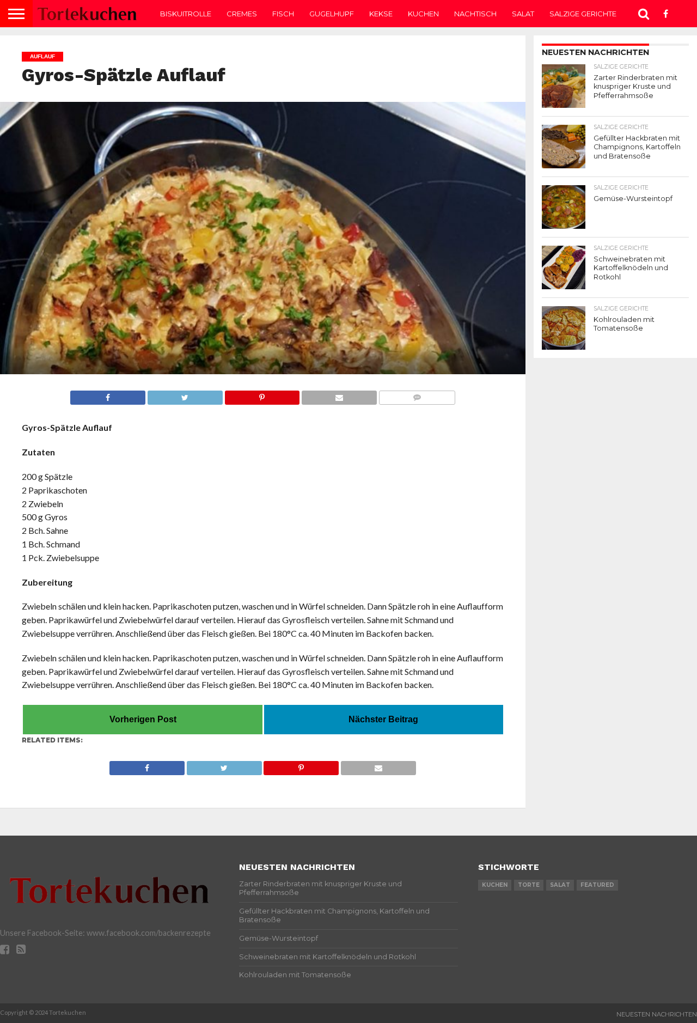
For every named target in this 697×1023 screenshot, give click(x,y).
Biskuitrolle (185, 13)
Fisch (283, 13)
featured (597, 884)
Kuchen (423, 13)
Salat (523, 13)
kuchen (495, 884)
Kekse (381, 13)
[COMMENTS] (416, 394)
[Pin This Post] (262, 394)
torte (529, 884)
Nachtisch (475, 13)
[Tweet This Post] (185, 394)
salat (560, 884)
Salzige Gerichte (582, 13)
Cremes (242, 13)
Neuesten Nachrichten (656, 1014)
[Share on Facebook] (107, 394)
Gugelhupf (331, 13)
